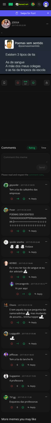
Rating (32, 147)
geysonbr (14, 184)
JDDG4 (15, 22)
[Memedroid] (10, 4)
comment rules (36, 174)
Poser (12, 209)
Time (43, 147)
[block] (47, 23)
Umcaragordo (22, 283)
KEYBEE (13, 263)
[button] (39, 4)
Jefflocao (13, 354)
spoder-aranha (16, 242)
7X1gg (12, 397)
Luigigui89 (14, 333)
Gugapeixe (14, 375)
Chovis (13, 305)
